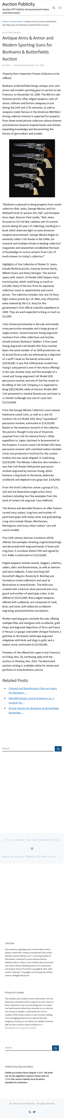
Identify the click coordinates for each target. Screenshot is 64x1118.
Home (5, 21)
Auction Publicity (26, 1103)
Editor (8, 65)
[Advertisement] (32, 790)
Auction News (16, 21)
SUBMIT (40, 1072)
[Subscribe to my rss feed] (30, 1112)
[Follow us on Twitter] (34, 1112)
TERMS (8, 1079)
